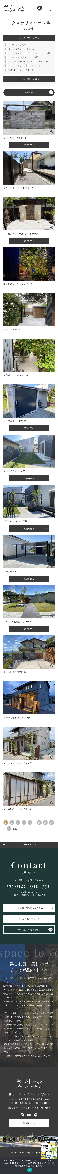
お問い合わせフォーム (29, 919)
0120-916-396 (34, 146)
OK (29, 1170)
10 (39, 822)
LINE (39, 8)
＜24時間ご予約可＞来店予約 (29, 908)
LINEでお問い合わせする (29, 929)
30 (51, 822)
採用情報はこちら (29, 1123)
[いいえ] (54, 1165)
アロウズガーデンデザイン (13, 8)
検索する (29, 92)
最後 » (16, 828)
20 (45, 822)
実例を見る (29, 240)
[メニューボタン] (49, 8)
